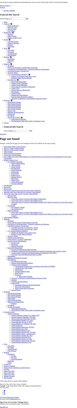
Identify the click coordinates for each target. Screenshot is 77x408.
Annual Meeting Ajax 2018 (19, 329)
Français (2, 7)
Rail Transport (8, 378)
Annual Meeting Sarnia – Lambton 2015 (23, 334)
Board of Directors (13, 26)
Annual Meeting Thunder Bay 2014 (22, 335)
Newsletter (11, 52)
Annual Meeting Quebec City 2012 (21, 339)
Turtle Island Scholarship (18, 119)
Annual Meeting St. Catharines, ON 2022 (23, 324)
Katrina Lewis (15, 175)
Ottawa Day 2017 (9, 373)
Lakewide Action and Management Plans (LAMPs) (26, 254)
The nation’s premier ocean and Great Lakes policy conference (22, 190)
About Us (7, 24)
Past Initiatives (12, 80)
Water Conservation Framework (24, 288)
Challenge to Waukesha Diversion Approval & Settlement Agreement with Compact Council (38, 251)
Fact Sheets (11, 116)
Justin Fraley (15, 172)
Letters (10, 62)
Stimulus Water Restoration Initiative (22, 97)
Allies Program (12, 36)
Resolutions (11, 59)
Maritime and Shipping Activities (17, 258)
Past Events (11, 46)
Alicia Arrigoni (15, 165)
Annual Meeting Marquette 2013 (21, 337)
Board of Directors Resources (12, 153)
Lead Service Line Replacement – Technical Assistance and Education (28, 69)
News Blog (11, 50)
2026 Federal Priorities (14, 102)
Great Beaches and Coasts (19, 261)
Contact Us (7, 364)
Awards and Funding (14, 117)
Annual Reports (12, 53)
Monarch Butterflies (17, 246)
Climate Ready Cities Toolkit (23, 268)
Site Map (6, 369)
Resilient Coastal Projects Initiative (21, 78)
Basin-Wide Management (18, 82)
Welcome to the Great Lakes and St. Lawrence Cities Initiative (22, 192)
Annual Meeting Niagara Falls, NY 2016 (23, 332)
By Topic (14, 357)
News (5, 48)
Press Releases (12, 55)
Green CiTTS (15, 88)
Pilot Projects (19, 270)
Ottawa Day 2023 (9, 374)
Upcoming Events (13, 41)
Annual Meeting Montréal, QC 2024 (22, 320)
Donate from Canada (12, 397)
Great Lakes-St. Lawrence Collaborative (23, 87)
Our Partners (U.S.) (17, 209)
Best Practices (19, 273)
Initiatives (6, 64)
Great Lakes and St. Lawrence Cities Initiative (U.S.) (27, 200)
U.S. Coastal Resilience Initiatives (18, 74)
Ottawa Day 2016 (9, 371)
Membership (7, 32)
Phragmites (14, 244)
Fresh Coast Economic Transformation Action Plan (23, 67)
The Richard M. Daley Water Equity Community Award (28, 121)
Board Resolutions (16, 359)
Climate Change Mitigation (19, 85)
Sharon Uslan (15, 180)
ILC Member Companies (15, 162)
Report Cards (11, 110)
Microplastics (15, 92)
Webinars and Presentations (16, 112)
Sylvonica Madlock (17, 184)
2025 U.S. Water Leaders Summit (14, 148)
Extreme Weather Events (22, 271)
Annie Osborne (15, 167)
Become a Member (9, 10)
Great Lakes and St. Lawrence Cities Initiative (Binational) (28, 199)
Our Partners (11, 31)
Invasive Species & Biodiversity (20, 90)
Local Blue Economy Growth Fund (18, 71)
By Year (13, 356)
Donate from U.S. (15, 399)
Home (5, 22)
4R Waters (11, 66)
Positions (6, 57)
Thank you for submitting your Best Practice (17, 368)
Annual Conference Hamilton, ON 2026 (23, 317)
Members (10, 34)
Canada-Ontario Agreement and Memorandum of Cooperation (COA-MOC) (34, 253)
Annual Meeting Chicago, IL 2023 (21, 322)
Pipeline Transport (9, 376)
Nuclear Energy (16, 93)
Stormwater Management (22, 287)
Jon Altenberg (8, 185)
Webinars (10, 45)
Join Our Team (12, 29)
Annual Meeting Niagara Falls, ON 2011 (23, 341)
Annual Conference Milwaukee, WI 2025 (23, 319)
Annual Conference (13, 43)
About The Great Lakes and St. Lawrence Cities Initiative (21, 194)
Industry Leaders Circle (14, 38)
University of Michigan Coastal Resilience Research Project (29, 98)
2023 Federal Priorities (14, 107)
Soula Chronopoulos (17, 182)
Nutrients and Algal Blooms (19, 95)
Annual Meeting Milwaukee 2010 (21, 342)
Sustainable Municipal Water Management (27, 285)
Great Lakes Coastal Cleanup (12, 155)
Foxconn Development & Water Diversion (23, 249)
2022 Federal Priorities (14, 109)
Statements (11, 60)
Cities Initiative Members (11, 217)
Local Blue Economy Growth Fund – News (24, 229)
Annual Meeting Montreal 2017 (20, 330)
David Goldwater (16, 170)
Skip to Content (4, 5)
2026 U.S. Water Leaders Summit (14, 150)
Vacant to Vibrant (13, 73)
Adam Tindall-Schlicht (18, 163)
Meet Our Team (12, 27)
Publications (11, 114)
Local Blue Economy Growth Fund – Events (24, 227)
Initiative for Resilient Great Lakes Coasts (23, 76)
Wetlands (14, 280)
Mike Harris (14, 178)
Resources (7, 100)
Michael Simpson (16, 177)
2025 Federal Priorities (14, 104)
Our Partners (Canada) (18, 207)
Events (6, 39)
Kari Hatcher (15, 173)
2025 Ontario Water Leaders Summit (15, 146)
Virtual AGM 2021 (17, 325)
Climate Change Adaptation (19, 83)
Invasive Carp (15, 243)
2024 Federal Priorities (14, 105)
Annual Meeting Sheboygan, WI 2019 (22, 327)
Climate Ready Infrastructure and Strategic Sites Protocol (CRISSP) (35, 266)
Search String (4, 19)
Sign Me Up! (4, 407)
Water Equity (11, 298)
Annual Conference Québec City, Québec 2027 (25, 315)
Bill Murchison (15, 168)
